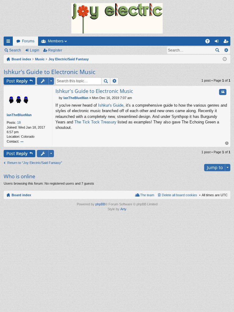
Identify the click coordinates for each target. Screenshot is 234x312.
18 (19, 122)
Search (15, 50)
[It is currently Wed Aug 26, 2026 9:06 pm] (225, 59)
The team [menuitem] (147, 195)
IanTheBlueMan (19, 115)
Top (227, 143)
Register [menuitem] (227, 42)
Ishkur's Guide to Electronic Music (49, 72)
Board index (21, 195)
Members (55, 41)
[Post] (57, 98)
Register (55, 50)
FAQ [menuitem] (209, 42)
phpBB (100, 204)
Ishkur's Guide (110, 105)
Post (17, 81)
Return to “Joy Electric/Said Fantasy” (34, 163)
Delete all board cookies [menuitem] (179, 195)
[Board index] (117, 18)
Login (34, 50)
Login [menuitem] (217, 42)
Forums (28, 41)
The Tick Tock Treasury (95, 122)
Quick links (9, 42)
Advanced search (226, 50)
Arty (123, 209)
